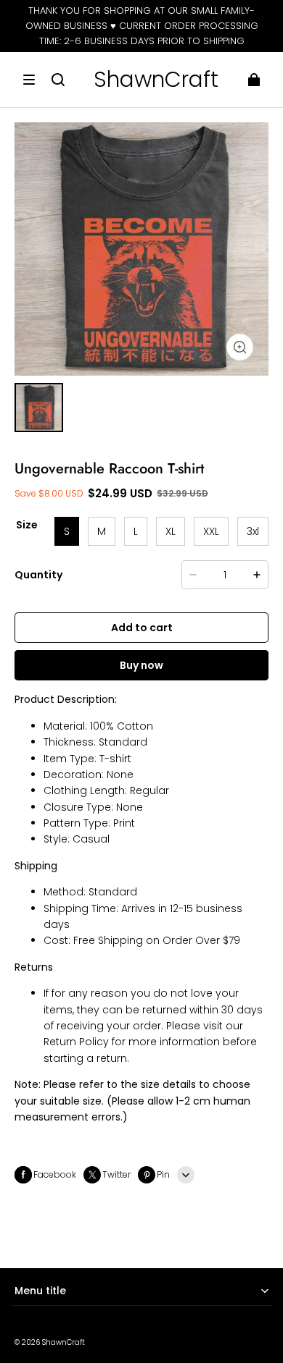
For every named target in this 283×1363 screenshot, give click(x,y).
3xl (253, 531)
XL (170, 531)
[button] (29, 79)
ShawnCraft (63, 1342)
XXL (211, 531)
